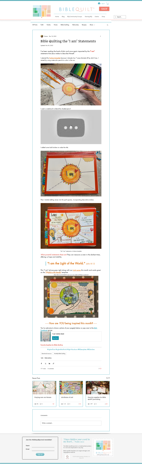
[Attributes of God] (71, 387)
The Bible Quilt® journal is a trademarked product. (77, 446)
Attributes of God (67, 397)
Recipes (84, 25)
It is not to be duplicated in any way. (73, 447)
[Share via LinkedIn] (49, 363)
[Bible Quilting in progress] (97, 387)
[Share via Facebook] (41, 363)
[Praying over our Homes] (44, 387)
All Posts (34, 25)
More (91, 25)
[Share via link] (53, 363)
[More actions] (100, 36)
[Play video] (71, 127)
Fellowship (75, 25)
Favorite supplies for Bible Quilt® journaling (97, 398)
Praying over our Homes (43, 397)
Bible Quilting (65, 25)
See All (108, 378)
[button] (107, 3)
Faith (42, 25)
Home (55, 25)
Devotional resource (46, 353)
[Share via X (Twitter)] (45, 363)
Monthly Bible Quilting (59, 353)
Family (49, 25)
